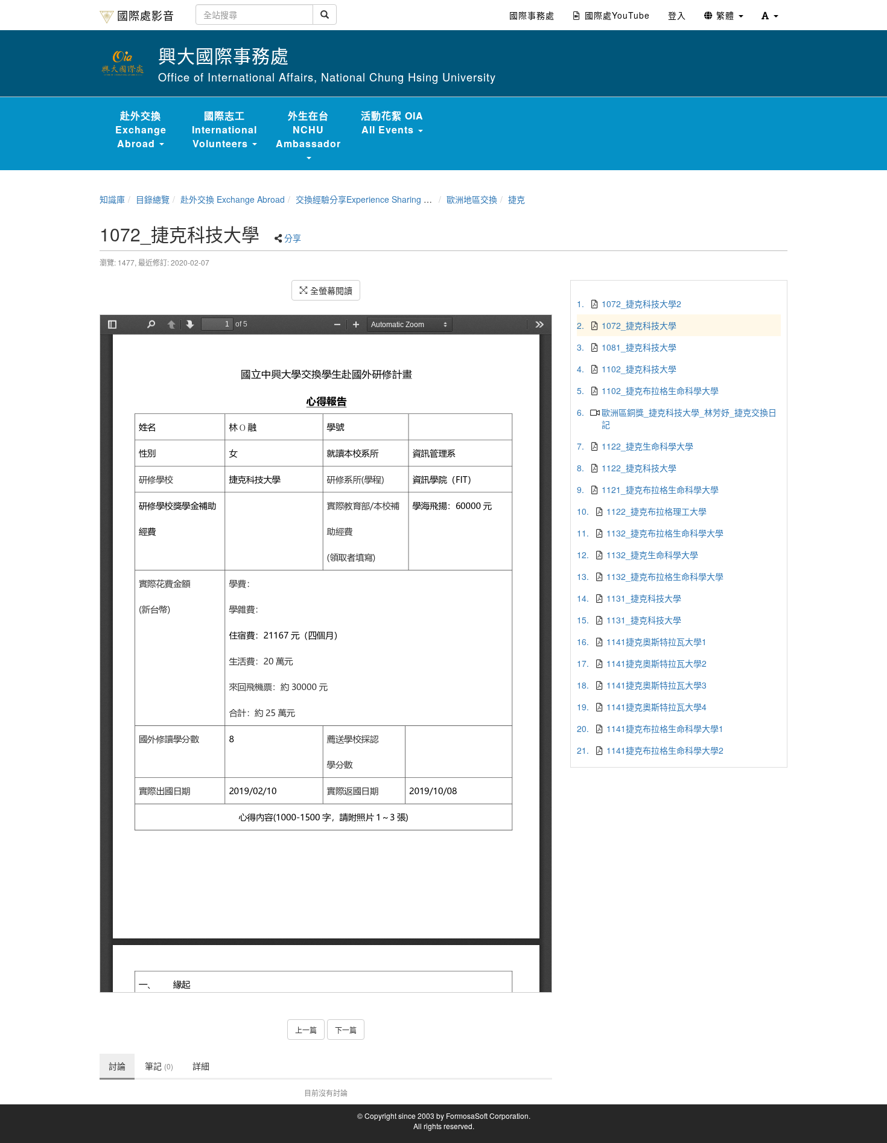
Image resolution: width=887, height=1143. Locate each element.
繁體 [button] (725, 15)
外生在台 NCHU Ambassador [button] (308, 129)
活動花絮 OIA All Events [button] (392, 122)
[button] (769, 15)
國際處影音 (145, 15)
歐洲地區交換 (472, 199)
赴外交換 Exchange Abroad (232, 199)
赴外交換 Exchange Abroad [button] (141, 129)
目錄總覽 (153, 199)
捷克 (516, 199)
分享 (292, 238)
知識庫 (112, 199)
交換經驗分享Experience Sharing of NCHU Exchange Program (414, 199)
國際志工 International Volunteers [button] (224, 129)
